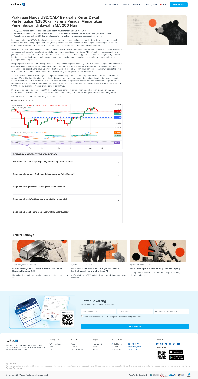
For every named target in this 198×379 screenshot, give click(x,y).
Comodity (32, 265)
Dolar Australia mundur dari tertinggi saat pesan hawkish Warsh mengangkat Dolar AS (95, 269)
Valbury (23, 375)
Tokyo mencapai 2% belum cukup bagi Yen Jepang (155, 268)
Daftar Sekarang (179, 4)
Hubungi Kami (151, 5)
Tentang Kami (110, 5)
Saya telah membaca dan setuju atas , (112, 316)
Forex (90, 265)
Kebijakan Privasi (134, 316)
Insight (135, 5)
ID (163, 5)
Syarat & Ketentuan (119, 316)
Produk (124, 5)
